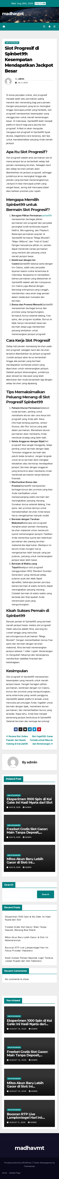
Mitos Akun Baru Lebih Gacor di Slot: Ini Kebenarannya (25, 862)
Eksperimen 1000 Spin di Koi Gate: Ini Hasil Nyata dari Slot (29, 800)
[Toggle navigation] (54, 26)
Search (8, 884)
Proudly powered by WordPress (18, 1163)
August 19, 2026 (18, 1029)
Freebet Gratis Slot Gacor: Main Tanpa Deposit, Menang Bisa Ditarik (27, 832)
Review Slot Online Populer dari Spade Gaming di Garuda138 (17, 740)
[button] (44, 26)
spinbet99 (46, 215)
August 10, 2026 (18, 1091)
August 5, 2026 (17, 1122)
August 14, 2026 (18, 1060)
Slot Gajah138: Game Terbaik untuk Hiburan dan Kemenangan (41, 740)
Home (4, 1173)
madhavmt (13, 13)
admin (21, 79)
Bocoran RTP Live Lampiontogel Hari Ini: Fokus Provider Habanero (27, 1117)
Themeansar (29, 1166)
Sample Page (14, 1173)
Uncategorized (12, 43)
